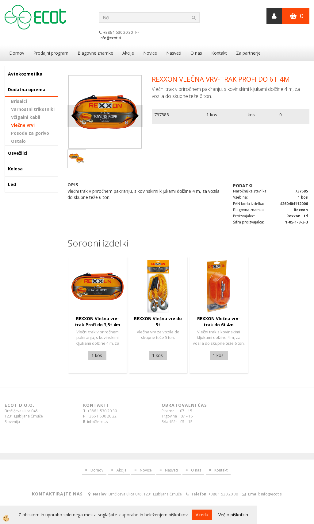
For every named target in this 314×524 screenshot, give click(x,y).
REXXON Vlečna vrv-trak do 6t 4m (218, 322)
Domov (16, 53)
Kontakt (219, 53)
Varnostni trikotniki (33, 109)
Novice (150, 53)
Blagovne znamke (95, 53)
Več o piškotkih (233, 515)
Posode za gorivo (30, 133)
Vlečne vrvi (23, 125)
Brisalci (19, 101)
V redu (202, 515)
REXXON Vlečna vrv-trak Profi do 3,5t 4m (97, 322)
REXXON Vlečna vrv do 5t (158, 322)
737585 (161, 115)
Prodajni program (50, 53)
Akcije (128, 53)
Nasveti (173, 53)
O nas (196, 53)
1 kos (211, 115)
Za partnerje (248, 53)
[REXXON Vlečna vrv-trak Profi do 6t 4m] (76, 158)
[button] (135, 116)
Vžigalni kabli (25, 117)
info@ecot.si (110, 38)
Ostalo (18, 141)
